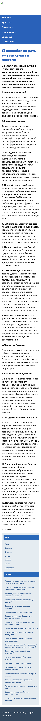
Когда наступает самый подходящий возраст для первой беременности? (21, 646)
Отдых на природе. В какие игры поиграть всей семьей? (19, 617)
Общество (9, 568)
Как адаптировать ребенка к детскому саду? (17, 693)
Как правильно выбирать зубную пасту (21, 628)
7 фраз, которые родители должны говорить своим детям (20, 582)
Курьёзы (8, 552)
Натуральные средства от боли (18, 612)
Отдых (8, 560)
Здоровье (7, 36)
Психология (8, 41)
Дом (7, 544)
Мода (7, 556)
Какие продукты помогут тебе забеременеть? (18, 668)
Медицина (7, 17)
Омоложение (9, 32)
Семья (7, 564)
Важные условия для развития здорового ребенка (18, 594)
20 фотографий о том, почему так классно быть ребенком (19, 588)
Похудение (7, 27)
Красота (6, 22)
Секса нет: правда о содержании (19, 663)
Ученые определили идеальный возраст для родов (18, 681)
